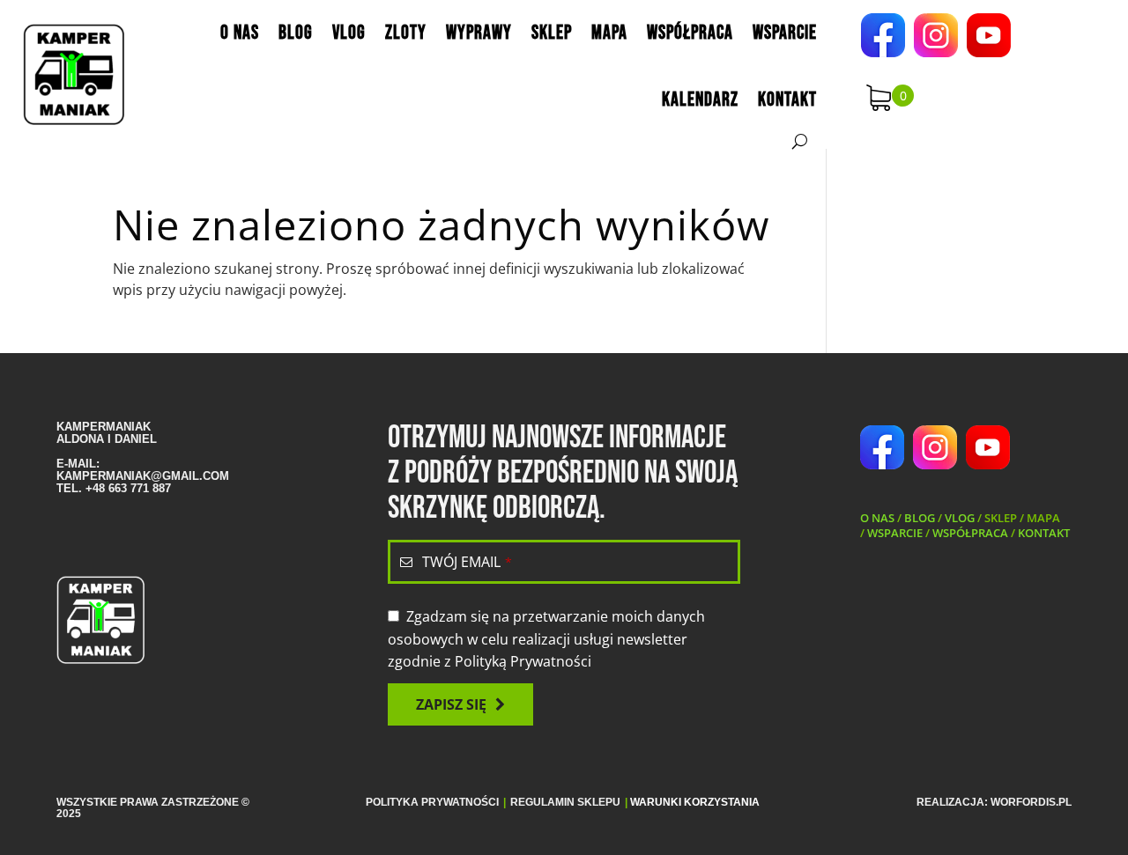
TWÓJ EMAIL (467, 561)
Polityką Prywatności (523, 661)
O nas (239, 33)
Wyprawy (479, 33)
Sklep (551, 33)
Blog (295, 33)
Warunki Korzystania (695, 802)
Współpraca (690, 33)
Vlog (349, 33)
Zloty (406, 33)
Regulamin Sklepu (565, 802)
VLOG (960, 518)
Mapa (609, 33)
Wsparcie (785, 33)
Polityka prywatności (432, 802)
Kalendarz (700, 100)
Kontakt (787, 100)
